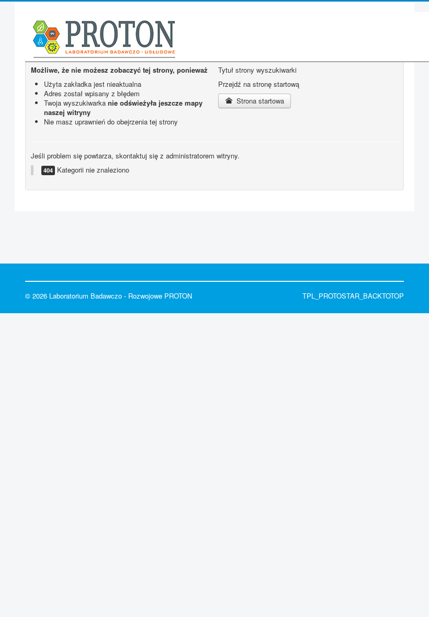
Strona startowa (259, 101)
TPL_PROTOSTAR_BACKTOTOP (353, 296)
